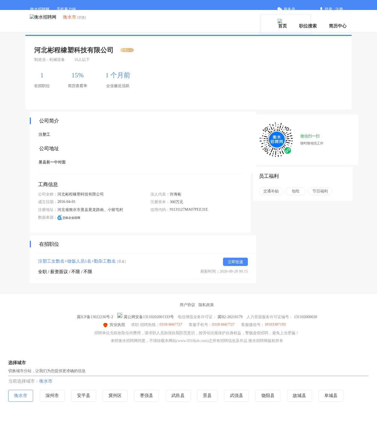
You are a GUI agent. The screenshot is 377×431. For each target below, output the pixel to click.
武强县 (236, 395)
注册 (339, 9)
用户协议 (187, 305)
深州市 (52, 395)
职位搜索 (308, 25)
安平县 (83, 395)
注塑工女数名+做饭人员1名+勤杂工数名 (82, 261)
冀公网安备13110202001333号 (149, 317)
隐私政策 (206, 305)
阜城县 (331, 395)
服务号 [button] (289, 9)
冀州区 (115, 395)
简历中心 (338, 25)
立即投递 (235, 262)
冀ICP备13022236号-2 (95, 317)
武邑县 (178, 395)
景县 (207, 395)
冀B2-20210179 (230, 317)
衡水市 (45, 381)
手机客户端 (66, 9)
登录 (328, 9)
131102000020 (305, 317)
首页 (282, 25)
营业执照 (117, 325)
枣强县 (146, 395)
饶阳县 (268, 395)
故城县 (299, 395)
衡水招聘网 (39, 9)
